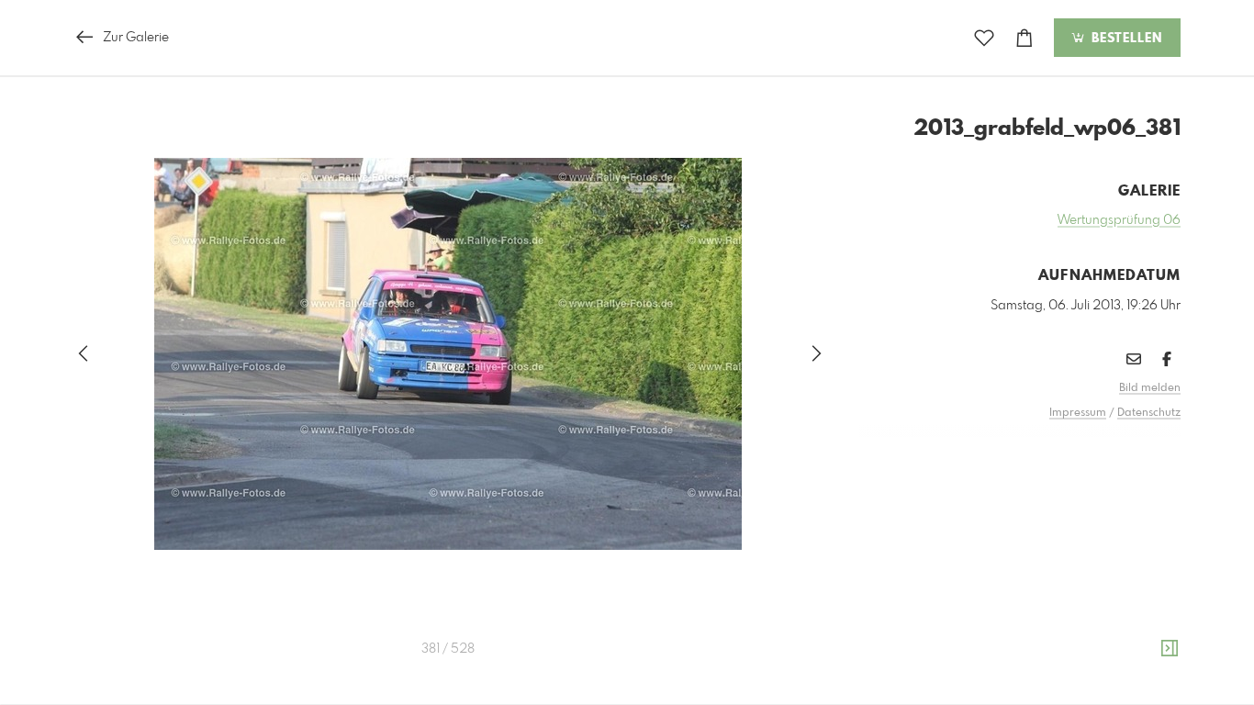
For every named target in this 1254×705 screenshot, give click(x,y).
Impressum (1077, 413)
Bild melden (1150, 388)
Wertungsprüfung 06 (1119, 220)
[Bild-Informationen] (1170, 649)
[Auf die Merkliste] (984, 38)
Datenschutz (1149, 413)
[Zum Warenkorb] (1024, 38)
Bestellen (1124, 38)
